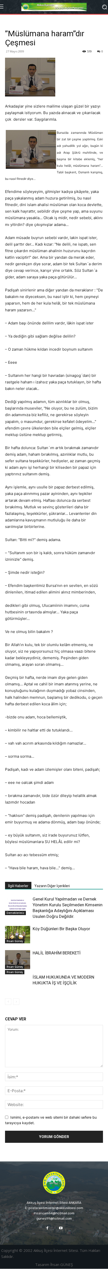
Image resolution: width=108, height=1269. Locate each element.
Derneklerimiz (15, 913)
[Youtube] (61, 1228)
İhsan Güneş (15, 941)
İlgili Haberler (18, 886)
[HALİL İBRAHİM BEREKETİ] (17, 959)
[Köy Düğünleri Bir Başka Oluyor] (17, 934)
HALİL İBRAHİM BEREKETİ (57, 952)
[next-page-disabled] (16, 1001)
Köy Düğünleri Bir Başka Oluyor (61, 928)
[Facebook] (47, 1228)
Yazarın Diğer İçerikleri (52, 886)
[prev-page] (8, 1001)
